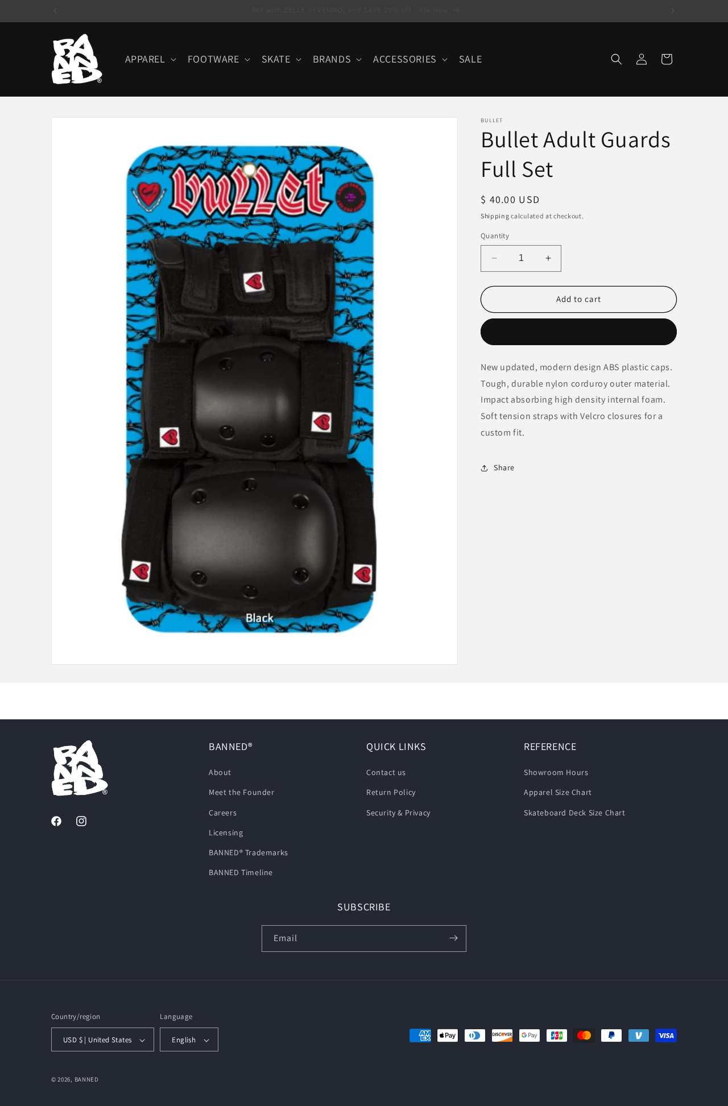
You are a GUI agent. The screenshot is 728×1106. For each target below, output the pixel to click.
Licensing (226, 832)
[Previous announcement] (55, 11)
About (220, 773)
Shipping (495, 216)
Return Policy (391, 793)
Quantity (495, 236)
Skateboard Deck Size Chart (575, 812)
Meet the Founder (242, 793)
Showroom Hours (556, 773)
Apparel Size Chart (558, 793)
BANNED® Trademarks (248, 852)
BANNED (87, 1080)
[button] (149, 58)
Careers (223, 812)
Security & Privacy (398, 812)
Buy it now (579, 331)
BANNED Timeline (241, 873)
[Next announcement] (672, 11)
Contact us (386, 773)
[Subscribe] (453, 938)
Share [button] (504, 467)
